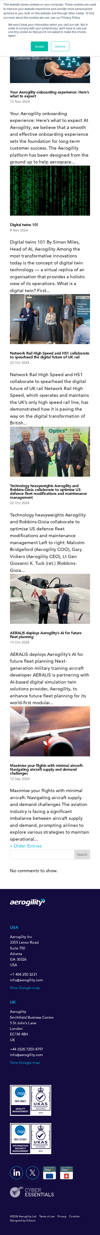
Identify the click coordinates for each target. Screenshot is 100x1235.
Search (82, 854)
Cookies (74, 1216)
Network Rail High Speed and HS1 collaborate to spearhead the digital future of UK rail (49, 355)
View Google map (25, 987)
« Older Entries (26, 846)
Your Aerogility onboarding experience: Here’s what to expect (49, 94)
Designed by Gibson (22, 1220)
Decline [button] (60, 46)
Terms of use (47, 1216)
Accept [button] (39, 46)
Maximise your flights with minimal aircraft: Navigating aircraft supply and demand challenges (46, 769)
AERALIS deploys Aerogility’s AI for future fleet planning (45, 635)
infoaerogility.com (26, 980)
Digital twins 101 (24, 224)
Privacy (62, 1216)
